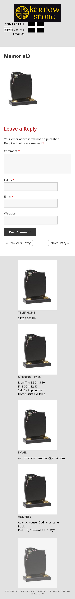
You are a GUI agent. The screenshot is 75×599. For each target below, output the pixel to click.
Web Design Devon (61, 591)
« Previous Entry (18, 243)
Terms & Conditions (43, 591)
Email (9, 196)
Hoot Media (38, 593)
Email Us (18, 34)
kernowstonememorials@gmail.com (41, 458)
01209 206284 (27, 318)
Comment (12, 151)
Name (9, 179)
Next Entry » (59, 243)
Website (10, 213)
